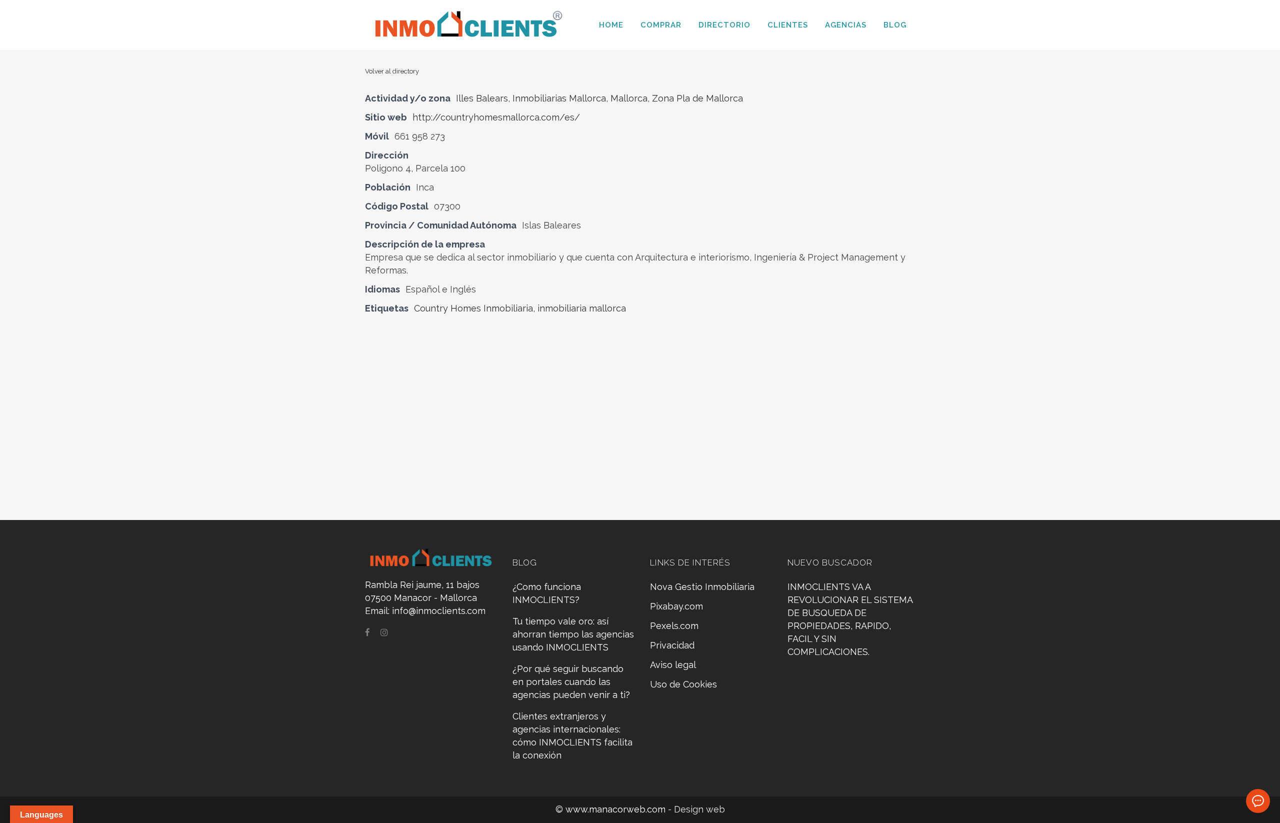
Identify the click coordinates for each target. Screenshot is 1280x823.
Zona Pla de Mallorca (697, 98)
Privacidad (672, 645)
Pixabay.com (676, 606)
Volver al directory (392, 71)
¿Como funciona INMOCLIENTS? (546, 593)
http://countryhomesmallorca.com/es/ (496, 117)
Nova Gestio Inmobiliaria (702, 587)
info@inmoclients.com (439, 611)
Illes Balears (482, 98)
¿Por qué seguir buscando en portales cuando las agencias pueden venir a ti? (571, 682)
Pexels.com (674, 625)
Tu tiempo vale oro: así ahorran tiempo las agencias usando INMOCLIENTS (573, 634)
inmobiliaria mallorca (582, 308)
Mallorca (629, 98)
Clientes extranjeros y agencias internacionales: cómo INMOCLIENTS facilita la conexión (572, 735)
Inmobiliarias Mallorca (559, 98)
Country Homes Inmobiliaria (473, 308)
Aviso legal (673, 665)
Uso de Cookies (683, 684)
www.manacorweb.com (617, 809)
